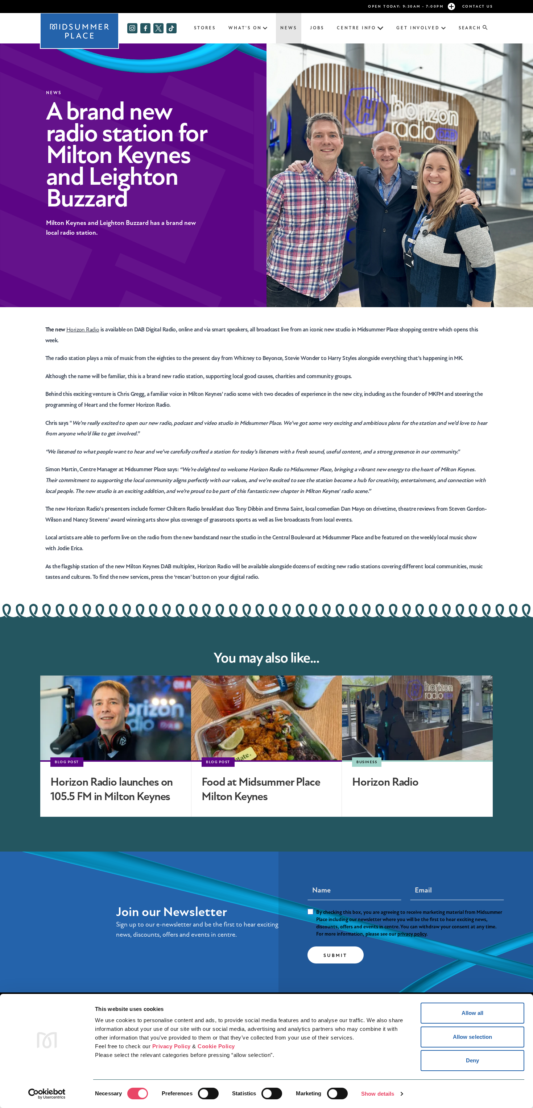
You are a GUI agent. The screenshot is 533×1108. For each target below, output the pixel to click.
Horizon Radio (82, 329)
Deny (472, 1060)
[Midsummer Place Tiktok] (171, 28)
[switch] (208, 1093)
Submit (335, 955)
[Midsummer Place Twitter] (158, 28)
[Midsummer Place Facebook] (145, 28)
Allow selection (472, 1037)
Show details (377, 1094)
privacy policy (411, 934)
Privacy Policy (171, 1046)
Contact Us (477, 6)
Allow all (473, 1013)
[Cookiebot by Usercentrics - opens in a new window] (47, 1093)
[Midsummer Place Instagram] (132, 28)
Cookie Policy (216, 1046)
